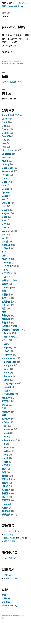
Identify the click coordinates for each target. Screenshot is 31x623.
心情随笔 (6, 294)
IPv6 (6, 269)
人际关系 (6, 248)
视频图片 (6, 490)
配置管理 (13, 63)
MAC (4, 157)
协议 (4, 255)
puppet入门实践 (13, 27)
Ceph (4, 122)
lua (5, 443)
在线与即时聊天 (9, 280)
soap (6, 461)
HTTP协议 (9, 266)
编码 (4, 472)
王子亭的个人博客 (11, 578)
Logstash (7, 154)
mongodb (9, 365)
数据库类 (6, 319)
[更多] (22, 7)
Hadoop (8, 287)
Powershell (8, 171)
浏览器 (5, 404)
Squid (7, 380)
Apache (8, 333)
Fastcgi (7, 262)
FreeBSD (6, 136)
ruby (6, 454)
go (5, 426)
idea (4, 143)
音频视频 (6, 511)
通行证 (5, 497)
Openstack (7, 168)
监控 (4, 415)
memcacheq (10, 362)
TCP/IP (7, 273)
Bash (4, 118)
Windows (7, 231)
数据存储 (6, 315)
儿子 (4, 252)
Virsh (4, 217)
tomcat (7, 387)
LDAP (6, 351)
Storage (6, 203)
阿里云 (5, 507)
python (7, 451)
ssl (3, 199)
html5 (7, 433)
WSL (4, 234)
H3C (4, 139)
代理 (6, 390)
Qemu (5, 178)
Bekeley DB (9, 336)
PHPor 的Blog (8, 3)
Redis (6, 372)
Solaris (5, 189)
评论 (6, 602)
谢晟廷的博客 (9, 541)
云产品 (5, 241)
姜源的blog (8, 534)
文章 (6, 598)
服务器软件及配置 (10, 329)
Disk (4, 125)
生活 (4, 408)
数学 (4, 312)
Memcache (9, 358)
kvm (4, 146)
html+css (8, 429)
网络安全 (6, 479)
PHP (6, 447)
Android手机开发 (10, 115)
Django (5, 129)
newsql (5, 164)
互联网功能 (7, 245)
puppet (6, 63)
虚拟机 (5, 486)
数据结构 (6, 322)
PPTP (6, 227)
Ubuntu (6, 210)
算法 (4, 469)
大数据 (5, 284)
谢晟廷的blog (9, 538)
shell (6, 458)
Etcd (6, 340)
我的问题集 (7, 301)
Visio (4, 220)
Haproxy (8, 347)
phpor (6, 61)
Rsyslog (8, 376)
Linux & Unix (14, 6)
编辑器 (5, 476)
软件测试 (6, 493)
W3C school (9, 575)
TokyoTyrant (10, 383)
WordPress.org (9, 605)
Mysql (5, 160)
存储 (4, 291)
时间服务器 (9, 394)
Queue (5, 182)
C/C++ (7, 422)
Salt (4, 185)
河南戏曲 (6, 401)
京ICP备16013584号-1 (11, 82)
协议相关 (6, 259)
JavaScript (9, 440)
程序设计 (6, 418)
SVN (4, 206)
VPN (4, 224)
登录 (4, 595)
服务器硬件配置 (9, 326)
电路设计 (6, 411)
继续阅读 (7, 52)
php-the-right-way (12, 531)
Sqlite (5, 196)
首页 (4, 6)
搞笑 (4, 308)
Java (6, 436)
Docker (5, 133)
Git (5, 344)
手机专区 (6, 305)
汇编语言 (8, 465)
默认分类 (6, 514)
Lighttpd (8, 354)
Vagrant (6, 213)
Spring (5, 192)
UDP (6, 277)
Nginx (7, 369)
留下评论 (22, 63)
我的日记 (6, 298)
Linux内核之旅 (10, 558)
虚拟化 (5, 483)
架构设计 (6, 397)
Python (5, 175)
